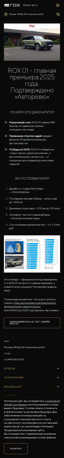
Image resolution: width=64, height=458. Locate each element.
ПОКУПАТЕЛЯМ (13, 377)
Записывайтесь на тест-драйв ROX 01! (30, 323)
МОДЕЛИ (9, 368)
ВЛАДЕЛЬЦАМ (13, 386)
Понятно (16, 449)
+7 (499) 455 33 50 (14, 359)
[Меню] (57, 5)
